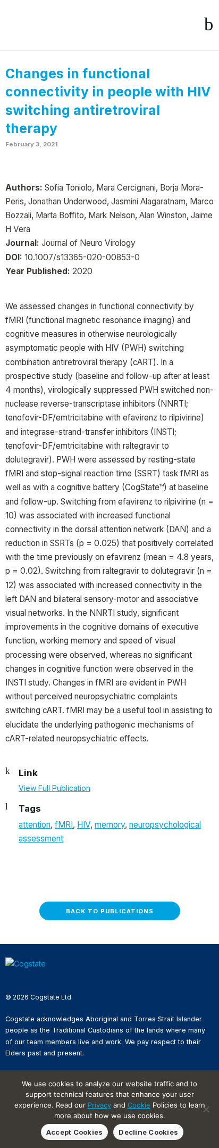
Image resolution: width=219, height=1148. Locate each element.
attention (34, 825)
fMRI (64, 825)
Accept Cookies (74, 1132)
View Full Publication (54, 787)
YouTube (79, 979)
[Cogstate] (62, 24)
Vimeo (62, 979)
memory (110, 825)
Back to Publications (110, 911)
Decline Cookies (148, 1132)
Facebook (11, 979)
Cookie (139, 1105)
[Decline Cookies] (205, 1109)
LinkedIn (45, 979)
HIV (83, 825)
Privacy (99, 1105)
